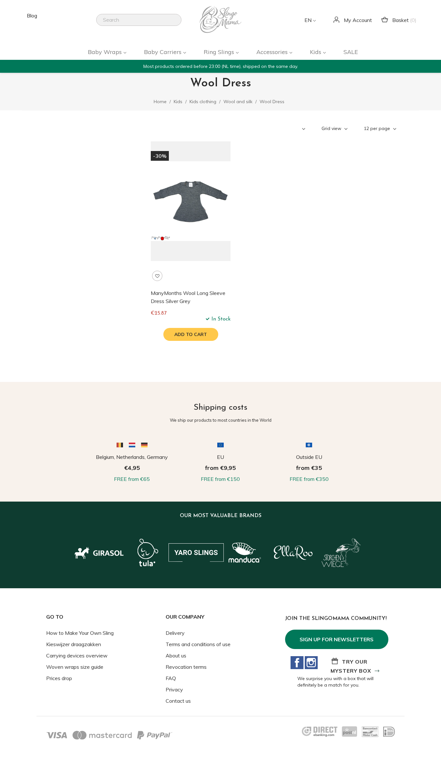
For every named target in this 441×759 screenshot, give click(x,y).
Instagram (311, 662)
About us (176, 655)
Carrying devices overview (77, 655)
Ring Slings (220, 52)
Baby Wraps (105, 52)
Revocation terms (186, 667)
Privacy (174, 689)
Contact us (178, 701)
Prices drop (59, 678)
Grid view (332, 128)
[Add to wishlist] (157, 276)
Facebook (297, 662)
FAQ (171, 678)
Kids (316, 52)
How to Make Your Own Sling (80, 633)
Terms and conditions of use (198, 644)
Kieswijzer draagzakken (73, 644)
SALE (351, 52)
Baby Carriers (163, 52)
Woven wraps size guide (74, 667)
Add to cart (190, 334)
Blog (32, 15)
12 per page (377, 128)
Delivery (175, 633)
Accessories (272, 52)
